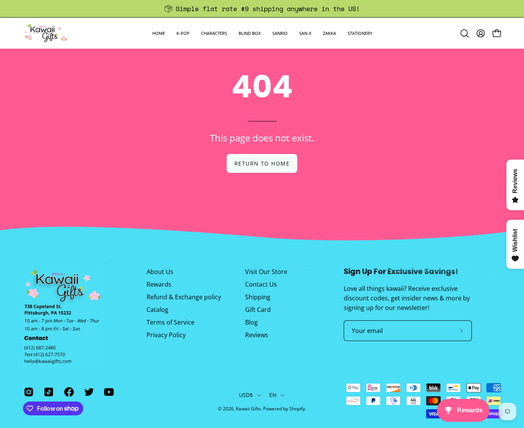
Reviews (256, 335)
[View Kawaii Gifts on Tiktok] (48, 391)
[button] (183, 33)
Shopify (297, 408)
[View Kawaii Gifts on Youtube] (108, 391)
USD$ (246, 394)
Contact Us (261, 284)
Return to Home (262, 163)
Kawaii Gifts (248, 408)
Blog (251, 322)
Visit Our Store (266, 271)
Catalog (157, 309)
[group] (262, 8)
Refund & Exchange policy (184, 297)
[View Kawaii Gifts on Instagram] (28, 391)
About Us (160, 271)
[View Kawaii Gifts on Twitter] (88, 391)
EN (273, 394)
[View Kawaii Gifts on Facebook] (68, 391)
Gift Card (258, 309)
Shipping (257, 297)
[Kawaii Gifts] (46, 33)
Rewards (159, 284)
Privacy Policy (166, 335)
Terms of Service (170, 322)
